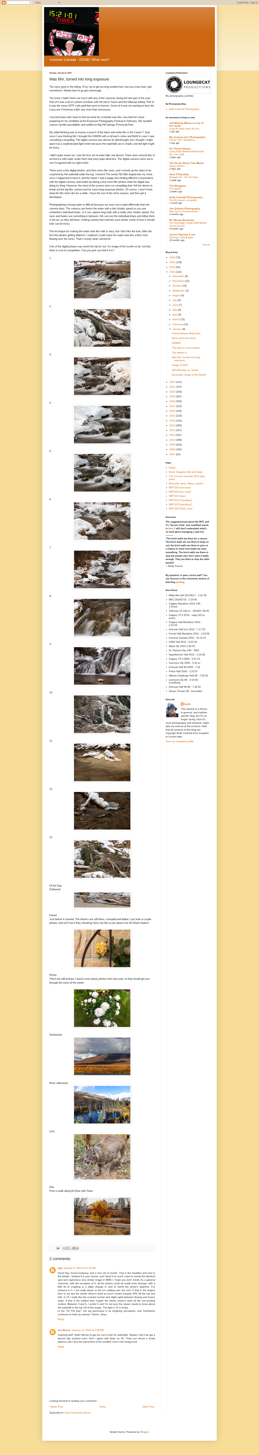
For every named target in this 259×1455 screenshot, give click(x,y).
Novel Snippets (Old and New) (185, 472)
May (175, 309)
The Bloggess (177, 185)
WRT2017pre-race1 (180, 487)
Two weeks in (179, 352)
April (175, 314)
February (177, 324)
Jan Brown (64, 1330)
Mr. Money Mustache (181, 220)
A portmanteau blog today (186, 333)
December (178, 276)
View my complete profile (179, 741)
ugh (60, 1268)
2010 (172, 439)
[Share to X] (70, 1248)
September (179, 290)
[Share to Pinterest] (77, 1248)
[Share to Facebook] (74, 1248)
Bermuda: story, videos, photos (186, 483)
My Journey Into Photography (187, 137)
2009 (172, 444)
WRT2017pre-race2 (180, 491)
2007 (172, 454)
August (176, 295)
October (177, 285)
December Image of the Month (189, 374)
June (175, 304)
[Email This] (64, 1248)
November (178, 280)
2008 (172, 449)
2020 (172, 391)
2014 (172, 420)
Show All (206, 245)
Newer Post (56, 1406)
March (176, 319)
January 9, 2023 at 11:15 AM (80, 1268)
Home (102, 1406)
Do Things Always (180, 148)
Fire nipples (175, 188)
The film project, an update (183, 200)
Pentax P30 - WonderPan (182, 140)
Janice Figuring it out (182, 234)
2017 (172, 406)
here (170, 528)
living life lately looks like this (184, 128)
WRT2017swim (177, 496)
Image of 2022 (180, 365)
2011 (172, 434)
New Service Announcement (183, 211)
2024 (172, 267)
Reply (61, 1319)
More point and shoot (184, 338)
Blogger (144, 1431)
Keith (187, 704)
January (177, 329)
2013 (172, 425)
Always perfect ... (178, 166)
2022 (172, 382)
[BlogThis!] (67, 1248)
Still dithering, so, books (185, 370)
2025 (172, 262)
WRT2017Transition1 (180, 500)
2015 (172, 415)
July (175, 300)
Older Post (148, 1406)
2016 (172, 410)
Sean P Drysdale (179, 174)
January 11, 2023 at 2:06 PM (88, 1330)
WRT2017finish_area (180, 508)
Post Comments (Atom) (78, 1412)
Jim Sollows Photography (184, 208)
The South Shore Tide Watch (186, 163)
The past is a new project (186, 347)
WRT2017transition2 (180, 504)
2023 (172, 271)
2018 (172, 401)
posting (180, 582)
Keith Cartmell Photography (184, 109)
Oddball (176, 342)
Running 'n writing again (181, 237)
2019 (172, 396)
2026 (172, 257)
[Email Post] (57, 1248)
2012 (172, 430)
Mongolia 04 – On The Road (183, 177)
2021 (172, 386)
